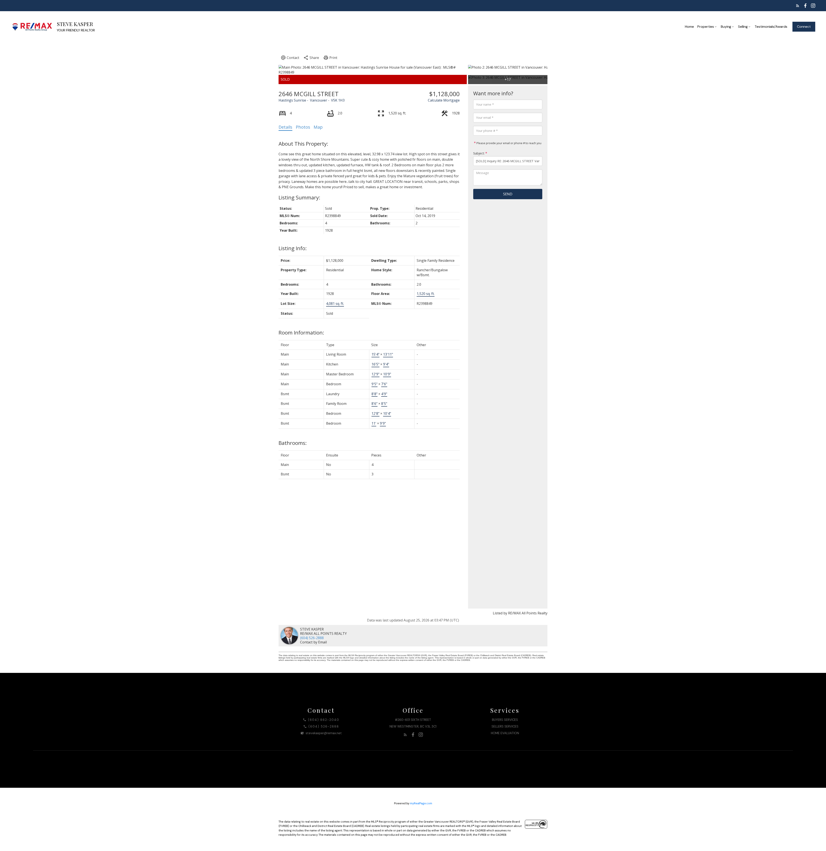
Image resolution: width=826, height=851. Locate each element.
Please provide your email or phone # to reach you (508, 143)
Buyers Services (505, 720)
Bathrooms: (293, 442)
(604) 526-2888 (312, 637)
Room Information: (301, 332)
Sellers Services (505, 726)
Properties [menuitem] (705, 26)
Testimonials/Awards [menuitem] (771, 26)
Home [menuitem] (689, 26)
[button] (797, 5)
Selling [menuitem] (743, 26)
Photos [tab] (303, 127)
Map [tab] (318, 127)
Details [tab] (285, 127)
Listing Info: (293, 248)
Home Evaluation (505, 733)
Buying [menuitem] (726, 26)
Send (507, 194)
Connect (804, 27)
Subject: (479, 153)
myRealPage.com (421, 803)
